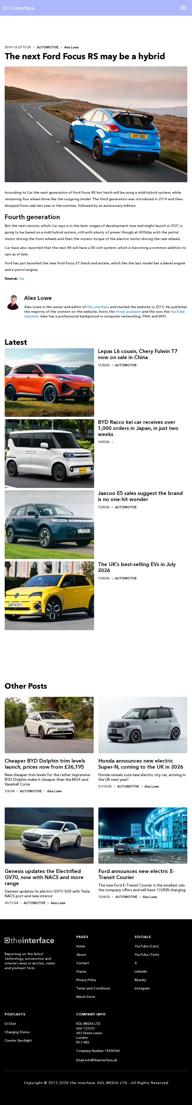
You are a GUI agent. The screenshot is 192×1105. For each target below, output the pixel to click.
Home (80, 946)
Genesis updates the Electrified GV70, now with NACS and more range (44, 877)
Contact (82, 963)
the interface (98, 307)
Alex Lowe (71, 47)
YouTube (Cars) (147, 946)
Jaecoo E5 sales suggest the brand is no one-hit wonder (140, 496)
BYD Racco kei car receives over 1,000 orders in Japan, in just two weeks (138, 428)
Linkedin (141, 971)
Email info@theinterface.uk (96, 1060)
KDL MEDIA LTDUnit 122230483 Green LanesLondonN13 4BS (89, 1032)
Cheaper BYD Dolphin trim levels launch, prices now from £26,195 (45, 764)
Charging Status (17, 1032)
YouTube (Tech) (147, 954)
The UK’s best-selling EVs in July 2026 (137, 567)
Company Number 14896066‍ (98, 1051)
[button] (183, 8)
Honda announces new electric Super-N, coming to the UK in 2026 (140, 764)
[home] (34, 8)
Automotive (48, 47)
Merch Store (85, 997)
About (81, 954)
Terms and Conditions (93, 988)
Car (21, 278)
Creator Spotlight (18, 1040)
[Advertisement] (35, 29)
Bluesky (140, 980)
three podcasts (128, 311)
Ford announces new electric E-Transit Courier (136, 874)
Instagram (142, 988)
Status (81, 971)
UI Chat (10, 1023)
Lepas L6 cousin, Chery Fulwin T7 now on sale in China (137, 354)
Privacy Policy (86, 980)
